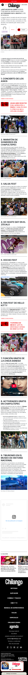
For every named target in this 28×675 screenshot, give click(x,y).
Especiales (14, 617)
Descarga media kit (14, 631)
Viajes (14, 613)
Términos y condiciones (14, 641)
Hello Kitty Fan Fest (15, 309)
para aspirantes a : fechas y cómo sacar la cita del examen (18, 107)
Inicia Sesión (24, 4)
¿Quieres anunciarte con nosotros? (14, 636)
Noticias (12, 29)
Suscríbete (14, 633)
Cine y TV (14, 603)
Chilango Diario (14, 622)
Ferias (2, 565)
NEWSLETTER (7, 4)
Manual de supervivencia (14, 608)
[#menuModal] (2, 5)
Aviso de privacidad (14, 643)
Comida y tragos (14, 598)
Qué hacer (14, 593)
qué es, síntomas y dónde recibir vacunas (17, 326)
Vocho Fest (6, 267)
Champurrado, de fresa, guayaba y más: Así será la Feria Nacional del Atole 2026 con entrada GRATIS (8, 569)
